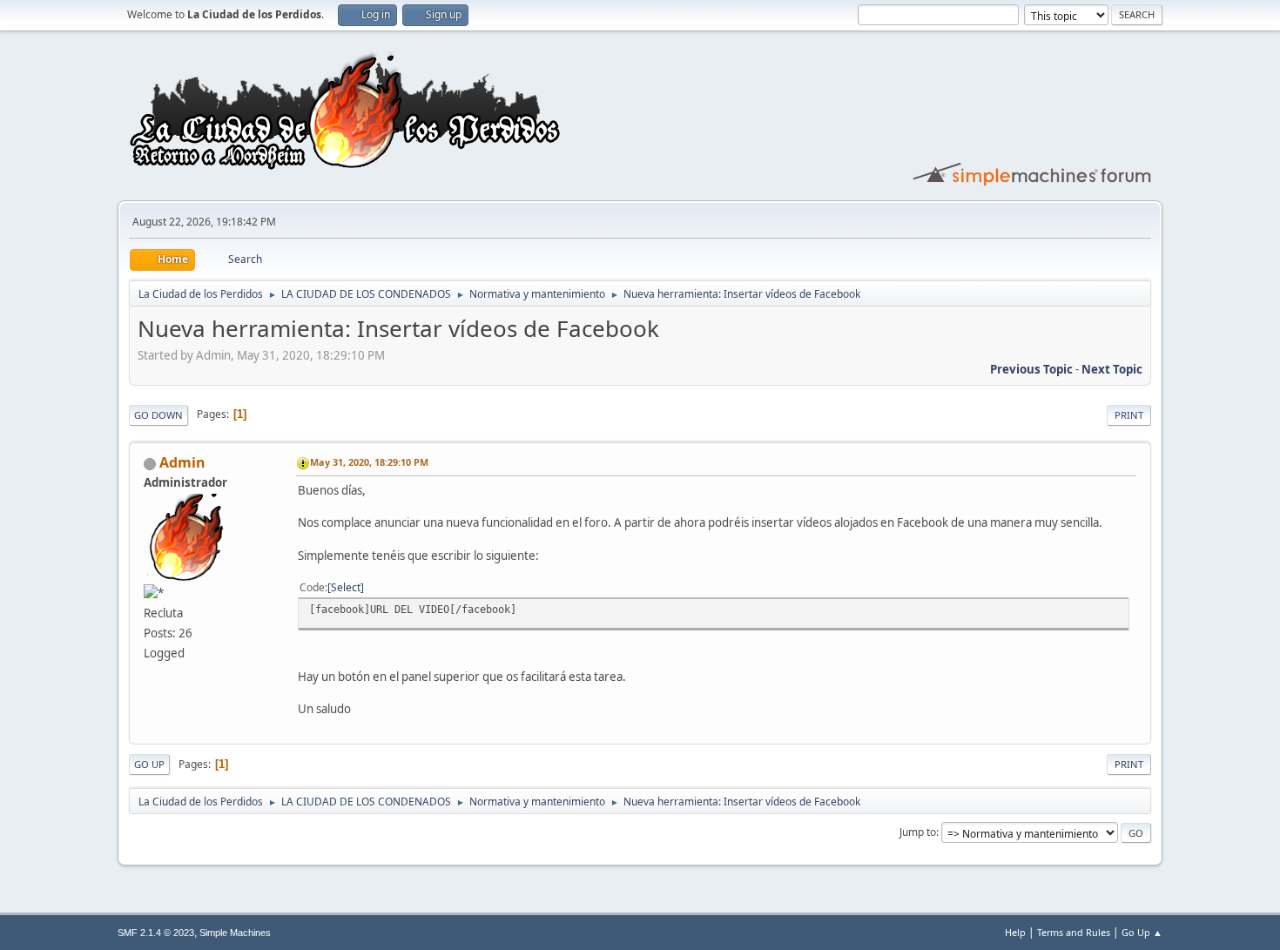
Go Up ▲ (1142, 932)
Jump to (917, 832)
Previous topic (1031, 369)
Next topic (1111, 369)
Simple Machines (235, 932)
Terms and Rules (1073, 932)
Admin (182, 462)
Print (1129, 414)
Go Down (158, 414)
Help (1015, 932)
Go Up (149, 764)
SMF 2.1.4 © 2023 (156, 932)
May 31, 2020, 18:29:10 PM (369, 461)
